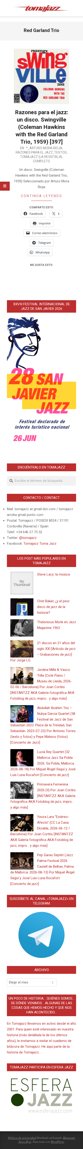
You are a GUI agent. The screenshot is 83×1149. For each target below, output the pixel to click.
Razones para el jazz (34, 152)
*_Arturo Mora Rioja (44, 148)
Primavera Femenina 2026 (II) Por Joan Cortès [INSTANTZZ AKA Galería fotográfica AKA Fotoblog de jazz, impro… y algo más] (43, 795)
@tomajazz (28, 538)
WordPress (57, 1142)
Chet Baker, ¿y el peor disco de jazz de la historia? (53, 607)
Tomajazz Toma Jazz (40, 543)
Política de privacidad (22, 1138)
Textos (60, 152)
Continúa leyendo (41, 196)
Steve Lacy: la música (53, 574)
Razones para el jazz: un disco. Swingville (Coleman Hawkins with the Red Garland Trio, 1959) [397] (41, 127)
